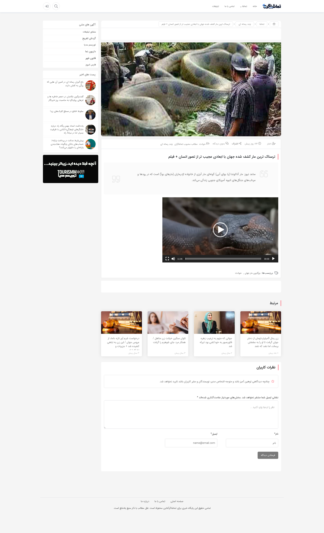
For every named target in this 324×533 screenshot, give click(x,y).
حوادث (202, 144)
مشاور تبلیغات (89, 32)
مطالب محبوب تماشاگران (185, 144)
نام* (276, 434)
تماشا (262, 24)
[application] (220, 229)
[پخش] (273, 259)
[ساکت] (173, 259)
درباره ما (145, 501)
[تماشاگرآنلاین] (271, 6)
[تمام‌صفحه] (167, 259)
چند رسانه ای (244, 24)
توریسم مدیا (90, 45)
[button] (220, 229)
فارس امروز (91, 64)
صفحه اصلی (176, 501)
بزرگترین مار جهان (252, 273)
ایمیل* (214, 434)
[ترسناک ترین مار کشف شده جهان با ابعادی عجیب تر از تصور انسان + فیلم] (191, 89)
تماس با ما (159, 501)
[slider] (223, 259)
